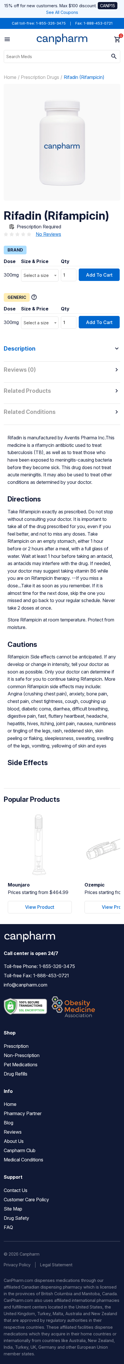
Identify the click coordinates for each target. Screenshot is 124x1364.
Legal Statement (56, 1264)
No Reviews (48, 234)
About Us (14, 1141)
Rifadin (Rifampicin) (84, 77)
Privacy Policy (17, 1264)
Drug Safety (16, 1218)
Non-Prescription (22, 1055)
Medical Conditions (23, 1160)
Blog (8, 1123)
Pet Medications (20, 1064)
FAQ (8, 1227)
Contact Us (15, 1190)
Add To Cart (99, 275)
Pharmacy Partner (23, 1113)
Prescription (16, 1046)
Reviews (13, 1132)
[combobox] (40, 275)
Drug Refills (15, 1074)
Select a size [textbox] (36, 275)
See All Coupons (62, 12)
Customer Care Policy (26, 1199)
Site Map (13, 1209)
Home (10, 77)
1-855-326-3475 (51, 23)
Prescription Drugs (40, 77)
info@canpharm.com (25, 985)
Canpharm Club (19, 1150)
